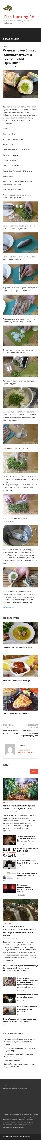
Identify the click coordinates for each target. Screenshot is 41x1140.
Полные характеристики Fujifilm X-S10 (27, 850)
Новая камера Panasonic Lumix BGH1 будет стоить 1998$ (27, 863)
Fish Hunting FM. (20, 16)
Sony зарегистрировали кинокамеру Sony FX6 (27, 874)
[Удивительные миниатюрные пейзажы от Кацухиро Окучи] (20, 801)
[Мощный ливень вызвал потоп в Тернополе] (9, 1002)
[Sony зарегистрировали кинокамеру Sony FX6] (9, 880)
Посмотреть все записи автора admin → (26, 752)
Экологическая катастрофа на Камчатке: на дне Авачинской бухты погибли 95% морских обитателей (27, 982)
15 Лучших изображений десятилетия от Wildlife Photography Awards (27, 838)
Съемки (5, 802)
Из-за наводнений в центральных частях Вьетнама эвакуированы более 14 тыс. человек (19, 1041)
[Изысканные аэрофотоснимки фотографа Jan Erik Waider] (9, 892)
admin (15, 66)
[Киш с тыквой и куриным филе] (20, 711)
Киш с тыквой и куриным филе (16, 713)
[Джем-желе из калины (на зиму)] (20, 678)
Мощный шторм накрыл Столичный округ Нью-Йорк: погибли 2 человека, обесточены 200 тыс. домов (20, 968)
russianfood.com (9, 608)
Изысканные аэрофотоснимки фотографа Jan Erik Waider (25, 888)
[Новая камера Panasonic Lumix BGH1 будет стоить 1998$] (9, 868)
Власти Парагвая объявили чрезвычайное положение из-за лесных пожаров (20, 1020)
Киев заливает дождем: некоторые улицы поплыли (27, 1009)
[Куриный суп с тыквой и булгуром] (20, 645)
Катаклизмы (7, 923)
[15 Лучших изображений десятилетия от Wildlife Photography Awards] (9, 844)
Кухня (5, 46)
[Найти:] (20, 771)
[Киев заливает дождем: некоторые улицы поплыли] (9, 1014)
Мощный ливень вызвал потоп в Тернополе (27, 996)
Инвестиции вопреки (12, 1060)
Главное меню (12, 39)
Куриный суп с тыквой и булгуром (17, 647)
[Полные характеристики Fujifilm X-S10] (9, 856)
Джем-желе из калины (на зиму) (16, 680)
